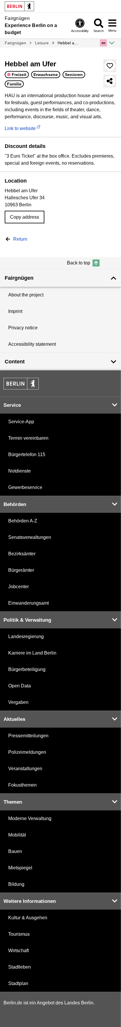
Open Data (19, 685)
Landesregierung (26, 636)
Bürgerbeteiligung (27, 669)
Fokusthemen (22, 785)
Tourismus (19, 934)
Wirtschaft (18, 950)
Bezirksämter (22, 553)
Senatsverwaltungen (29, 537)
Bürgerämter (21, 570)
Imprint (15, 311)
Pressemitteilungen (28, 735)
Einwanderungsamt (28, 603)
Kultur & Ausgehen (27, 917)
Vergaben (18, 702)
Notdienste (19, 470)
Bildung (16, 884)
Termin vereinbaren (28, 438)
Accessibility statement (32, 344)
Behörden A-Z (22, 520)
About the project (25, 294)
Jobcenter (18, 586)
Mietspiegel (20, 867)
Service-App (21, 421)
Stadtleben (19, 966)
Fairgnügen (15, 43)
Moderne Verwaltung (29, 818)
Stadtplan (18, 983)
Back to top (78, 262)
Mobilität (17, 834)
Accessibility (80, 31)
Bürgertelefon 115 (26, 454)
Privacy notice (23, 327)
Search (98, 31)
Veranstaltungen (25, 768)
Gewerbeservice (25, 487)
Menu (112, 30)
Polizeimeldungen (27, 752)
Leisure (42, 43)
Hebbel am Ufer (70, 43)
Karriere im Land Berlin (32, 652)
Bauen (15, 851)
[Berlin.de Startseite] (21, 383)
